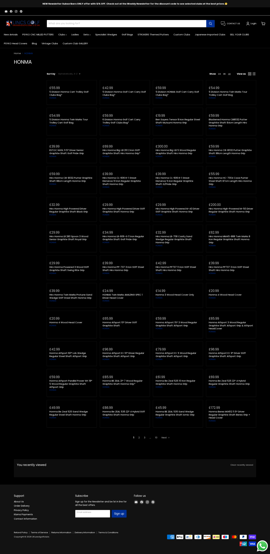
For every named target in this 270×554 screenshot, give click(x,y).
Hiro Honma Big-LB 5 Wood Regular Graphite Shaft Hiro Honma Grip (176, 151)
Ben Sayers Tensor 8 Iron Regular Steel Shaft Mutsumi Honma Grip (178, 121)
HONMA (52, 98)
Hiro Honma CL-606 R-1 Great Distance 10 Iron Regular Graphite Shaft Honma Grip (121, 181)
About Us (19, 501)
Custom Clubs (181, 34)
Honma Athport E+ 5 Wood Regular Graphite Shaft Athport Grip (176, 354)
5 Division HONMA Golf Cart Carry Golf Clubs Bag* (177, 93)
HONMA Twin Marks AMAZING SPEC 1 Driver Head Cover (122, 296)
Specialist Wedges (106, 34)
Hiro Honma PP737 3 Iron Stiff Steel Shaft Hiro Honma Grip (229, 268)
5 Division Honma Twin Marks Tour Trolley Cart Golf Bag (228, 93)
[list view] (254, 74)
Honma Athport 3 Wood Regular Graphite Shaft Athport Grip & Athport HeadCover (231, 325)
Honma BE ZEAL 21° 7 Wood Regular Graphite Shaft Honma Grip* (122, 382)
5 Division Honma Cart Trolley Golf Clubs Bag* (69, 93)
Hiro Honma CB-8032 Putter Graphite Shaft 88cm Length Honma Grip (230, 151)
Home (17, 53)
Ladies (75, 34)
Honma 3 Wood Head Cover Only (175, 294)
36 (224, 73)
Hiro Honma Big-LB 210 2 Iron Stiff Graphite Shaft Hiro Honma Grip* (121, 151)
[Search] (210, 23)
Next (165, 437)
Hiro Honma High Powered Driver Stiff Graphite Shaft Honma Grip (123, 210)
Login (253, 23)
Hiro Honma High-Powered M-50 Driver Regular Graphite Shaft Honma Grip (231, 210)
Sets (86, 34)
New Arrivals (11, 34)
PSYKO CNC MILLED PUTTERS (38, 34)
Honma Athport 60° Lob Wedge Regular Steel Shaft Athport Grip (68, 354)
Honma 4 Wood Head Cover (225, 294)
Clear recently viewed (241, 465)
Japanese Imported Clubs (210, 34)
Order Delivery (22, 505)
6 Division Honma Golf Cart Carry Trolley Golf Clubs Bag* (121, 121)
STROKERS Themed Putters (153, 34)
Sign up (119, 514)
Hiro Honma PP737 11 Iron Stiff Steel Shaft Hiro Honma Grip (176, 268)
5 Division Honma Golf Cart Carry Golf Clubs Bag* (124, 93)
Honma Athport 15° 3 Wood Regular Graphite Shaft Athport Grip (176, 324)
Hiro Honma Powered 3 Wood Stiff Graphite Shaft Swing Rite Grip (69, 268)
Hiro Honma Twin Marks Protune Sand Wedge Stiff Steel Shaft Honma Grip (70, 296)
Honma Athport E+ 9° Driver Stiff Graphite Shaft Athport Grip (227, 354)
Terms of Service (39, 532)
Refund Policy (21, 532)
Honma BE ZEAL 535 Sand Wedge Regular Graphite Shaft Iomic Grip (175, 413)
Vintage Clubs (50, 43)
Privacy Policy (21, 510)
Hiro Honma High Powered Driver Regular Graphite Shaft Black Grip (68, 210)
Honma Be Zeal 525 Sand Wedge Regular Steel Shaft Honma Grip (68, 413)
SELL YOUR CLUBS (239, 34)
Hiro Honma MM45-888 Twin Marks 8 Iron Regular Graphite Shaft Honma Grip (229, 239)
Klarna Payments (23, 514)
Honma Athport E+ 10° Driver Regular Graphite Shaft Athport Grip (123, 354)
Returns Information (61, 532)
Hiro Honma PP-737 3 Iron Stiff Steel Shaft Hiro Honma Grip (123, 268)
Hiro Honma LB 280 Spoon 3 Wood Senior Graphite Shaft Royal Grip (68, 238)
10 (156, 437)
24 (219, 73)
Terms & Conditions (108, 532)
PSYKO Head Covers (15, 43)
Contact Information (25, 518)
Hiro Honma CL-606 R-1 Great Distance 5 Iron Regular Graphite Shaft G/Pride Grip (174, 181)
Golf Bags (127, 34)
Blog (34, 43)
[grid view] (250, 74)
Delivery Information (85, 532)
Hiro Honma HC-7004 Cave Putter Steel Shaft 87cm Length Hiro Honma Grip (230, 181)
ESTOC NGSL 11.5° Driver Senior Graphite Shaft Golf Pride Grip (66, 151)
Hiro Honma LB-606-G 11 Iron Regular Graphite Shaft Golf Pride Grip (123, 238)
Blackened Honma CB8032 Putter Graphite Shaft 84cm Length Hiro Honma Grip (228, 122)
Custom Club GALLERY (75, 43)
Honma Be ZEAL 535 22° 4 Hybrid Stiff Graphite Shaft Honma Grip (123, 413)
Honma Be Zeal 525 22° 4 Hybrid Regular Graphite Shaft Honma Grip (229, 382)
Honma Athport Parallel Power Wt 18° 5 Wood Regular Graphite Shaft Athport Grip (70, 383)
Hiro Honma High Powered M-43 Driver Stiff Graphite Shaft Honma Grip (177, 210)
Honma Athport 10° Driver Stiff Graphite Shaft (119, 324)
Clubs (61, 34)
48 (229, 73)
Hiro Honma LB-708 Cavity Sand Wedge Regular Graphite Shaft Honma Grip (174, 239)
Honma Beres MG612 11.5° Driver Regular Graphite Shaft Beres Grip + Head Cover (229, 414)
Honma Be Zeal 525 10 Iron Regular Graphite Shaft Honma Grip (175, 382)
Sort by (51, 74)
